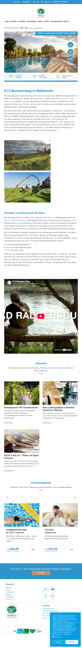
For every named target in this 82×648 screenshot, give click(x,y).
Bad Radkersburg (12, 28)
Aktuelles (41, 363)
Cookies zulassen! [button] (72, 642)
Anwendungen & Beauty (59, 21)
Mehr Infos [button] (67, 632)
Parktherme (31, 21)
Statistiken (67, 634)
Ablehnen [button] (59, 642)
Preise (46, 21)
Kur (21, 28)
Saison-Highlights (36, 28)
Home (7, 21)
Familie (40, 21)
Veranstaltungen (58, 368)
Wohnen (13, 21)
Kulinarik (21, 21)
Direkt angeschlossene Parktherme (56, 33)
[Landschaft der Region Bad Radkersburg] (27, 155)
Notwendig (57, 634)
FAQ (26, 28)
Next (75, 497)
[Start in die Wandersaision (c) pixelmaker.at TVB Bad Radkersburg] (27, 187)
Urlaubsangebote (41, 483)
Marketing (57, 637)
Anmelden (41, 573)
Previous (7, 497)
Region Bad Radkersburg (15, 220)
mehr (41, 373)
